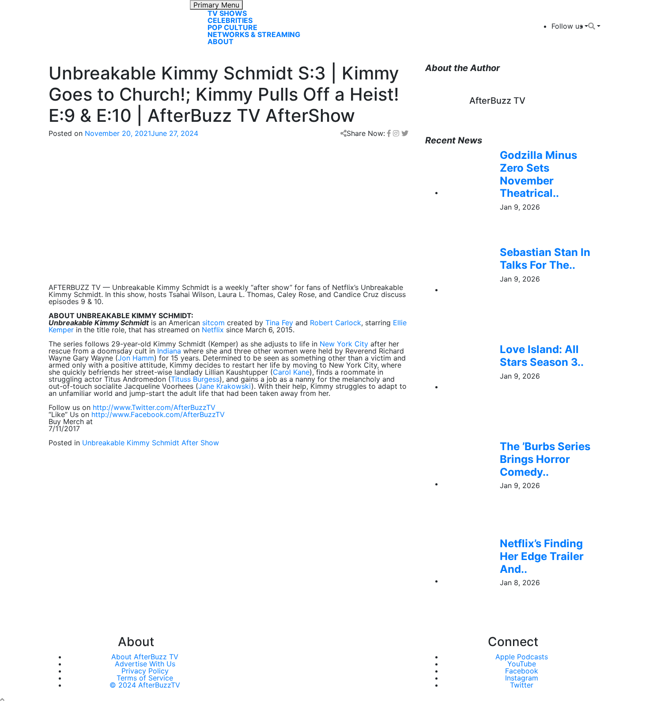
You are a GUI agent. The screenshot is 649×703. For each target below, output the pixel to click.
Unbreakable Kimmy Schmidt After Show (150, 442)
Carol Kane (291, 372)
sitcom (213, 322)
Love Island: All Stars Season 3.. (542, 355)
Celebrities (230, 20)
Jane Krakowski (224, 386)
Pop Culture (232, 27)
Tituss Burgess (195, 379)
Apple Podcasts (521, 656)
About (221, 41)
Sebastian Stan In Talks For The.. (545, 258)
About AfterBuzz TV (144, 656)
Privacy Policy (145, 670)
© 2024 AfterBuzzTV (144, 684)
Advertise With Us (145, 663)
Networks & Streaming (254, 34)
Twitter (521, 684)
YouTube (521, 663)
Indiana (169, 350)
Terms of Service (145, 677)
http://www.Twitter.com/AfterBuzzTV (154, 407)
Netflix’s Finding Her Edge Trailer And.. (542, 556)
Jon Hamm (136, 357)
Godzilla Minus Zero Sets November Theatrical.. (538, 174)
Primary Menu (216, 4)
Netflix (213, 329)
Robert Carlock (335, 322)
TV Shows (227, 13)
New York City (344, 343)
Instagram (521, 677)
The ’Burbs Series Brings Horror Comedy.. (545, 459)
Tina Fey (279, 322)
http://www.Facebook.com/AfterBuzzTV (158, 414)
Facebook (521, 670)
